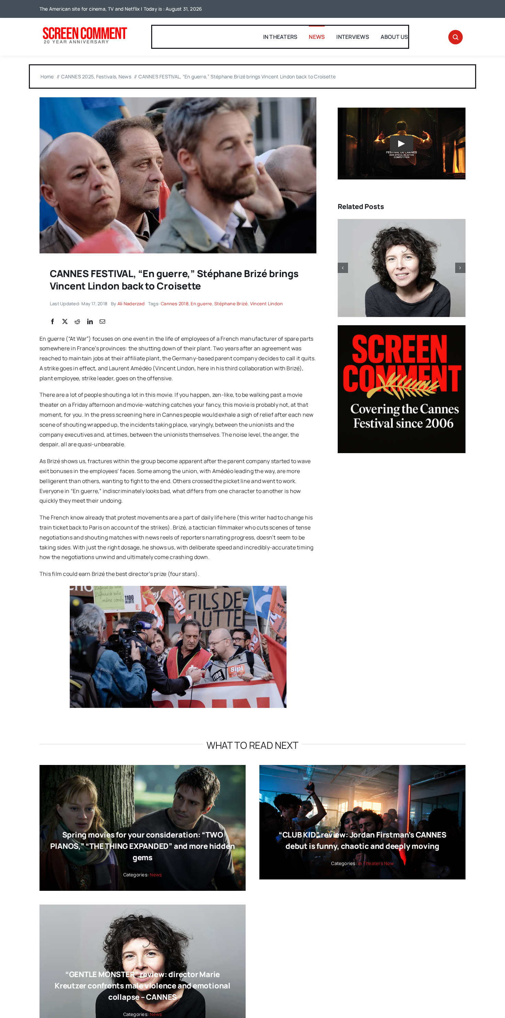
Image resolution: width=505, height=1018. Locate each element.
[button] (343, 268)
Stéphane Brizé (231, 303)
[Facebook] (52, 322)
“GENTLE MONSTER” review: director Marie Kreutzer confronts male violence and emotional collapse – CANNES (143, 985)
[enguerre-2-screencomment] (178, 100)
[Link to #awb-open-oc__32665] (455, 37)
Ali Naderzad (131, 303)
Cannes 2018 (175, 303)
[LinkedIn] (90, 322)
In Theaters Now (376, 863)
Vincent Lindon (266, 303)
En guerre (201, 303)
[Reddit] (77, 322)
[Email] (102, 322)
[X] (65, 322)
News (156, 875)
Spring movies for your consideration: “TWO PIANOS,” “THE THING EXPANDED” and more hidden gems (142, 846)
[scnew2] (85, 28)
